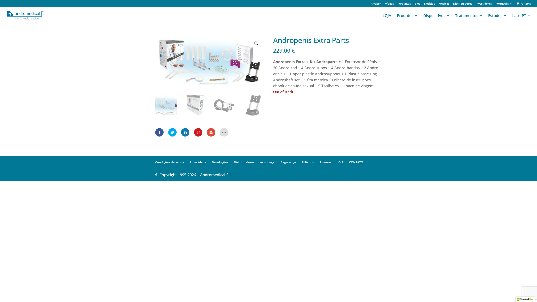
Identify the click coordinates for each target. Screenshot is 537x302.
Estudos (495, 16)
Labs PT (519, 16)
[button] (256, 43)
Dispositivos (434, 16)
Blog (417, 3)
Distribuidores (462, 3)
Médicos (444, 3)
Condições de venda (169, 162)
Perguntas (404, 3)
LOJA (387, 16)
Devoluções (220, 162)
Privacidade (198, 162)
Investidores (484, 3)
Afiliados (307, 162)
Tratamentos (466, 16)
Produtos (405, 16)
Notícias (429, 3)
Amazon (376, 3)
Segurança (288, 162)
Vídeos (389, 3)
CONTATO (356, 162)
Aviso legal (267, 162)
